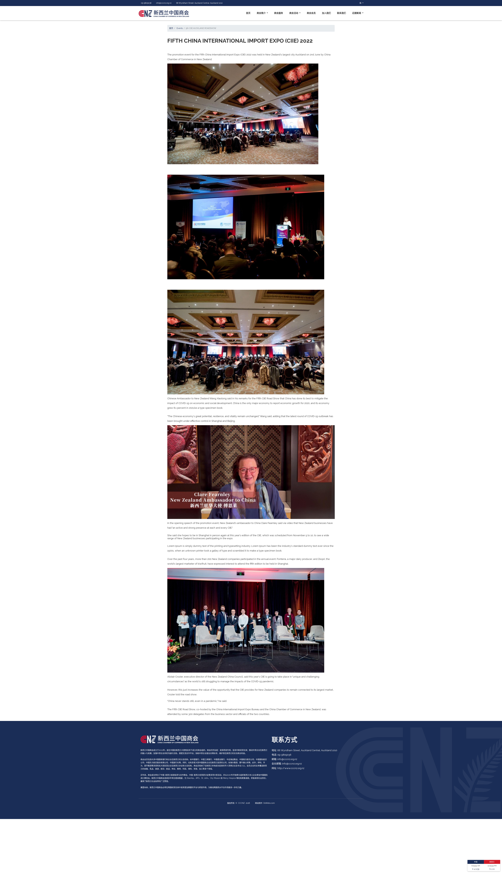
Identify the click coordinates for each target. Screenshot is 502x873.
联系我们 (341, 13)
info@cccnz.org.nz (164, 3)
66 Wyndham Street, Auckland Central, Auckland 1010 (199, 3)
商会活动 (294, 13)
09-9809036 (146, 3)
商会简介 (261, 13)
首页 (248, 13)
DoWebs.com (269, 803)
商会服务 (278, 13)
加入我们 (326, 13)
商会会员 (311, 13)
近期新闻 (357, 13)
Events (180, 28)
